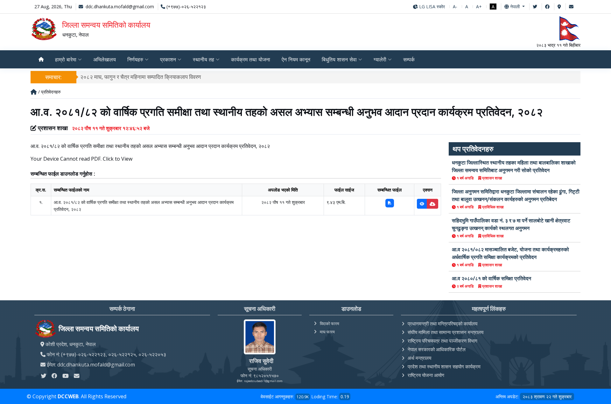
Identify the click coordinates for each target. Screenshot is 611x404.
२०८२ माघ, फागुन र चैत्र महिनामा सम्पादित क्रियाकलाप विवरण (140, 76)
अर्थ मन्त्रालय (419, 358)
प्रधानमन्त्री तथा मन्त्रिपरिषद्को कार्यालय (442, 323)
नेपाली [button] (515, 6)
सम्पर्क (409, 59)
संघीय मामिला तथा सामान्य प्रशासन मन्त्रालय (445, 332)
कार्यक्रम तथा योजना (250, 59)
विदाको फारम (329, 323)
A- (455, 6)
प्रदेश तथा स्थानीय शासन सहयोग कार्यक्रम (444, 366)
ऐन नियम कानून (296, 59)
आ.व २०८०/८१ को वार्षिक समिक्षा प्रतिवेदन (491, 278)
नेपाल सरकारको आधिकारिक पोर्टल (437, 349)
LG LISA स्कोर (431, 6)
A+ (479, 6)
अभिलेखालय (104, 59)
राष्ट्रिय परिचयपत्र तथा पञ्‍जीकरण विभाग (442, 341)
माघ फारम (327, 332)
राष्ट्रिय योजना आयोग (426, 375)
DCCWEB (68, 396)
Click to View (117, 158)
